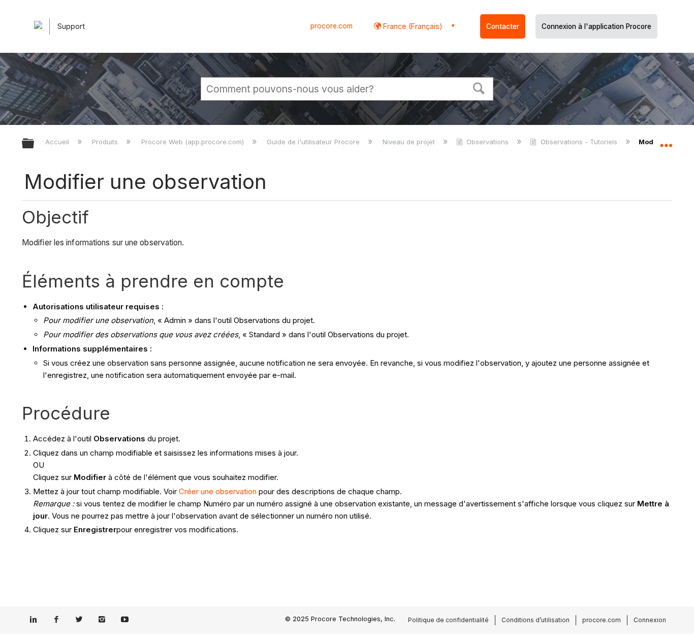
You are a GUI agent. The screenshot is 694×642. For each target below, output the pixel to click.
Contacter (502, 26)
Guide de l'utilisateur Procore (314, 142)
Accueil (58, 142)
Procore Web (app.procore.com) (193, 142)
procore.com (331, 26)
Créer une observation (218, 491)
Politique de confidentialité (448, 620)
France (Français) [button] (412, 26)
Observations (487, 142)
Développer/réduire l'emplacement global (666, 140)
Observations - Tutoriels (579, 142)
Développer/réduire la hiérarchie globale (34, 144)
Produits (106, 142)
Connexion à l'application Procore (596, 26)
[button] (479, 87)
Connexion (650, 620)
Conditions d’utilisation (535, 620)
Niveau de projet (410, 142)
